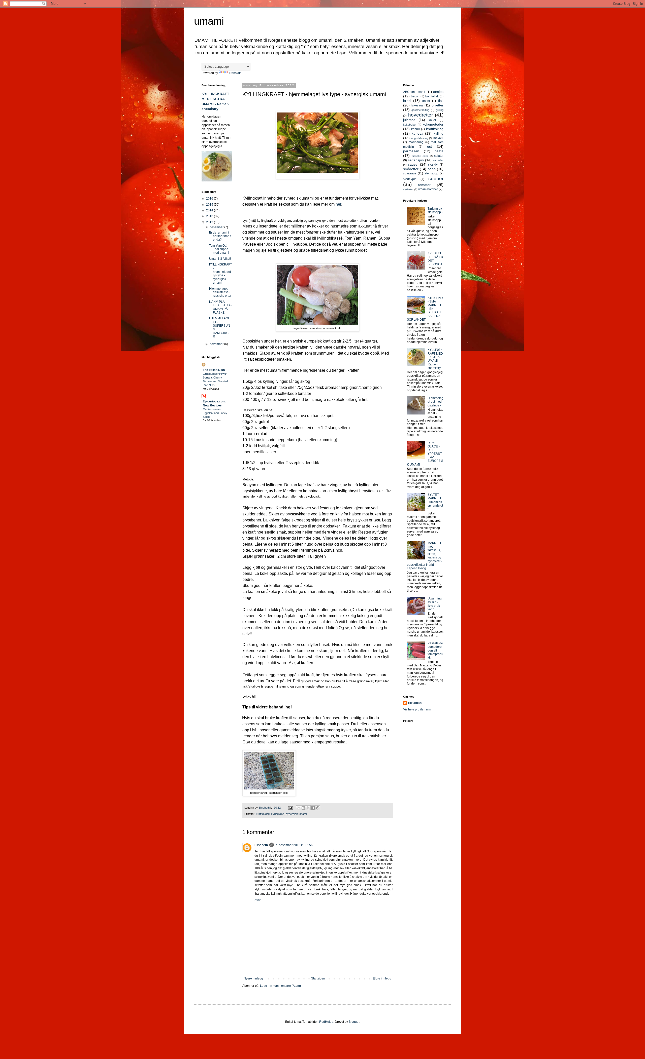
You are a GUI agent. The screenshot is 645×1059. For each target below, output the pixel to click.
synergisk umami (296, 813)
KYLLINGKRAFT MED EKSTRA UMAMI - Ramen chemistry (435, 359)
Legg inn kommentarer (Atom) (280, 986)
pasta (439, 151)
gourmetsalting (420, 109)
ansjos (438, 92)
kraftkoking (263, 813)
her (338, 204)
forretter (437, 105)
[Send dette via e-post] (298, 807)
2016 (210, 198)
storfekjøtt (409, 179)
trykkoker (408, 189)
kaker (432, 120)
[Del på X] (308, 807)
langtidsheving (419, 138)
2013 (210, 216)
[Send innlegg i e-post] (290, 807)
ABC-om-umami (414, 92)
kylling (438, 133)
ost (429, 146)
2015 (210, 204)
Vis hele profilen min (417, 709)
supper (435, 178)
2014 (210, 210)
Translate (235, 73)
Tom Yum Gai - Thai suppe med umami (219, 249)
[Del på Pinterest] (317, 807)
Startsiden (318, 978)
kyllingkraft (277, 813)
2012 (210, 222)
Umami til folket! (220, 258)
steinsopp (431, 173)
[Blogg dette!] (303, 807)
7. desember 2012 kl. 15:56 (294, 845)
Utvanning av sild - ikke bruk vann (435, 604)
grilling (439, 109)
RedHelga (326, 1022)
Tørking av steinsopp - (435, 210)
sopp (432, 169)
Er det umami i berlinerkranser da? (220, 236)
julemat (409, 120)
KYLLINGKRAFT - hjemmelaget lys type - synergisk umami (220, 273)
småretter (410, 169)
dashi (426, 101)
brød (407, 101)
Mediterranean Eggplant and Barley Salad (215, 413)
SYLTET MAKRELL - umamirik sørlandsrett (435, 502)
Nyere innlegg (253, 978)
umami (209, 21)
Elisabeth (261, 845)
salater (438, 156)
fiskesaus (417, 105)
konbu (415, 129)
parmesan (411, 151)
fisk (440, 101)
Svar (257, 900)
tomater (424, 185)
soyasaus (409, 173)
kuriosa (417, 133)
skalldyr (433, 164)
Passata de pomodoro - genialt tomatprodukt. (435, 650)
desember (217, 227)
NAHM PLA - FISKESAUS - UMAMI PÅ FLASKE (220, 307)
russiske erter (420, 156)
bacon (415, 96)
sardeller (438, 160)
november (217, 344)
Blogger (354, 1022)
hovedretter (420, 115)
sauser (413, 164)
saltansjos (416, 160)
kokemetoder (433, 124)
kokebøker (409, 124)
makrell (438, 138)
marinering (416, 142)
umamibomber (428, 189)
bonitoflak (432, 96)
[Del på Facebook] (312, 807)
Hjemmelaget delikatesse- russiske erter (220, 292)
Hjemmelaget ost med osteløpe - (435, 401)
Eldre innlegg (382, 978)
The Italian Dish (214, 370)
